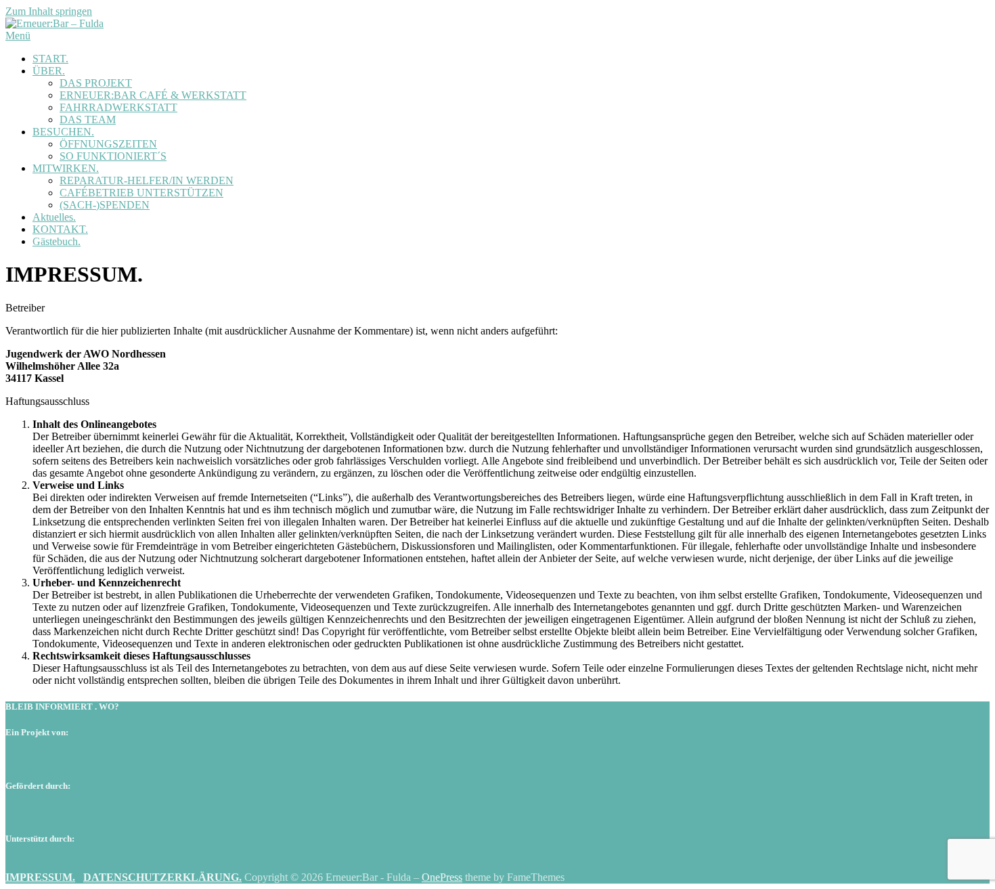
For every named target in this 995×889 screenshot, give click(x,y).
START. (50, 58)
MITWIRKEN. (65, 168)
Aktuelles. (54, 217)
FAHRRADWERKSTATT (118, 107)
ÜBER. (48, 71)
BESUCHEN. (63, 131)
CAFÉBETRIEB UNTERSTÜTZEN (141, 192)
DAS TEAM (88, 119)
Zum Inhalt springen (48, 11)
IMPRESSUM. (40, 877)
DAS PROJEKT (96, 83)
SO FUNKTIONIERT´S (113, 156)
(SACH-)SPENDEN (105, 205)
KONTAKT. (60, 229)
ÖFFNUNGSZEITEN (108, 144)
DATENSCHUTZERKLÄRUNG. (162, 877)
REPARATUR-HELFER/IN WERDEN (147, 180)
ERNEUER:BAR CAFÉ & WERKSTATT (153, 95)
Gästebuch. (56, 241)
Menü (17, 35)
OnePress (442, 877)
